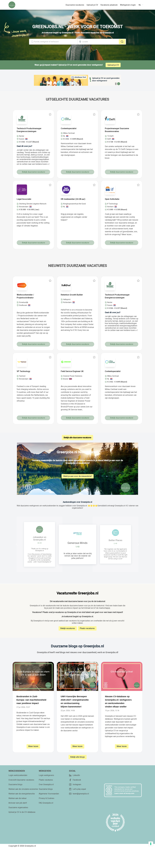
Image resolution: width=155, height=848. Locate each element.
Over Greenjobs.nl (46, 784)
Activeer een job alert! (17, 803)
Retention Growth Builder (72, 295)
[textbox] (53, 42)
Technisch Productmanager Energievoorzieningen (29, 130)
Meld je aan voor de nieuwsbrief (77, 476)
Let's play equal (79, 789)
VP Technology (23, 371)
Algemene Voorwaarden (49, 794)
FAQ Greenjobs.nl (46, 803)
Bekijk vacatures (67, 628)
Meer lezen (33, 746)
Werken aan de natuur (17, 798)
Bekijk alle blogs (77, 757)
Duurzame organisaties (18, 807)
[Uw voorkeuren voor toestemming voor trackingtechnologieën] (150, 843)
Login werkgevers (46, 775)
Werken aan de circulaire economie (23, 789)
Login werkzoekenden (17, 775)
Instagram (77, 784)
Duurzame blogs (15, 784)
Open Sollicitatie (112, 199)
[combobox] (53, 42)
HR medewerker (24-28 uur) (73, 199)
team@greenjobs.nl (81, 794)
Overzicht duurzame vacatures (21, 780)
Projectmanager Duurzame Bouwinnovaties (117, 130)
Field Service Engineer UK (72, 371)
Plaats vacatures (87, 628)
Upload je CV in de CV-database (21, 812)
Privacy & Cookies (46, 798)
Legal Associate (24, 199)
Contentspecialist (68, 128)
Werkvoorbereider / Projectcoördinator (25, 296)
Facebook (77, 780)
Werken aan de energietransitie (21, 794)
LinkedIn (76, 775)
